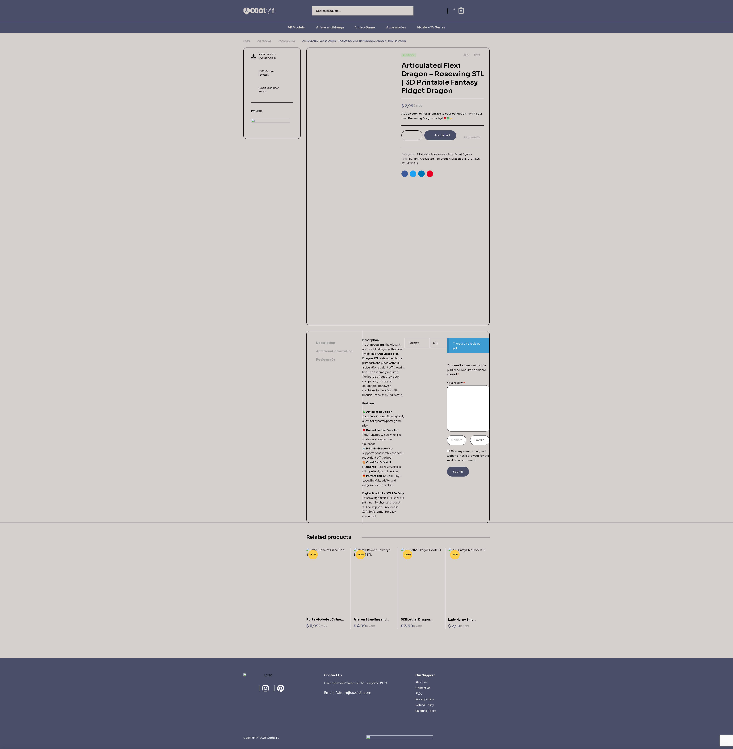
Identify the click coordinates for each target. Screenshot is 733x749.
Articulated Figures (460, 154)
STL (464, 158)
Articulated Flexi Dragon (435, 158)
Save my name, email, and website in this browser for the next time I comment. (468, 455)
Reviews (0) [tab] (325, 360)
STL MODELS (409, 163)
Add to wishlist (472, 137)
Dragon (456, 158)
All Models (264, 40)
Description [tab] (325, 343)
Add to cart (442, 135)
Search (408, 10)
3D (410, 158)
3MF (416, 158)
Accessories (287, 40)
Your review (456, 383)
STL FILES (474, 158)
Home (246, 40)
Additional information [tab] (334, 351)
